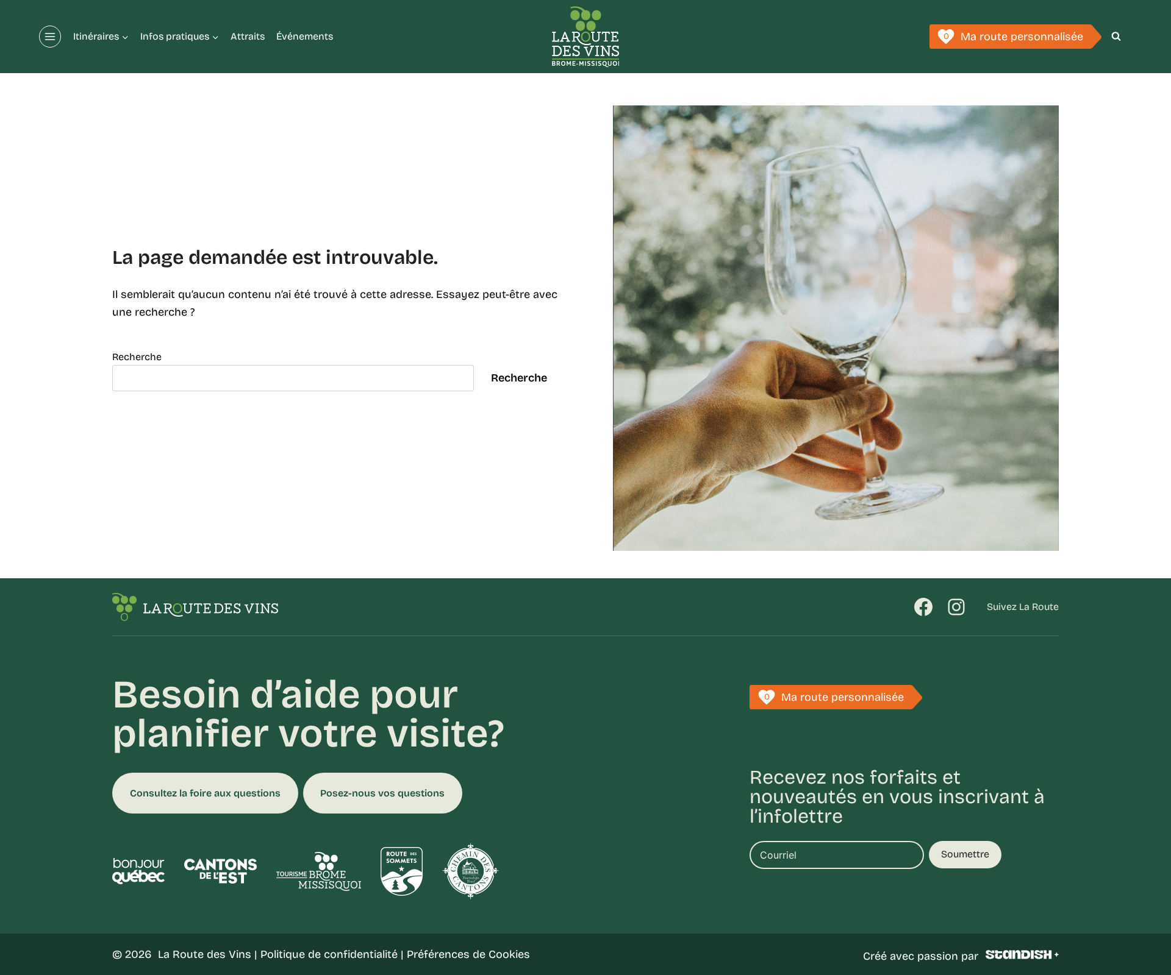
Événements (304, 36)
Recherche (137, 357)
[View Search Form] (1116, 36)
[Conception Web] (1022, 955)
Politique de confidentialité (329, 954)
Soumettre (965, 854)
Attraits (248, 36)
